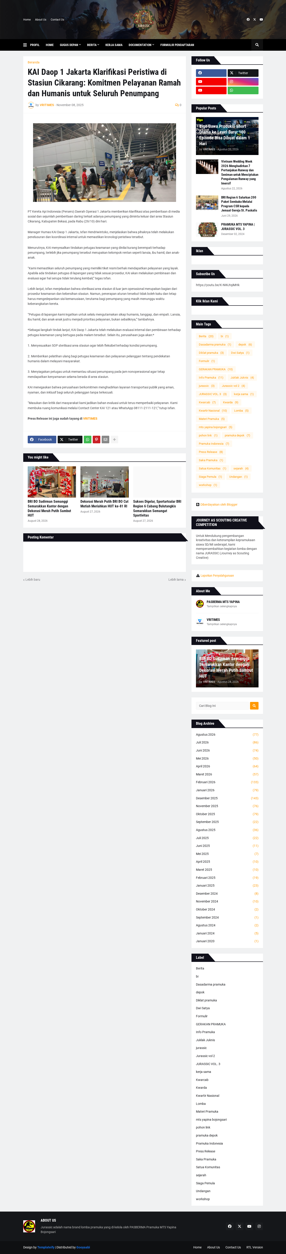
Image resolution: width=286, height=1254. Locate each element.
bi (225, 336)
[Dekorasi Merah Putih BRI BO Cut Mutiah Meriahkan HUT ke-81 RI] (104, 482)
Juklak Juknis (242, 377)
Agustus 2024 (227, 925)
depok (245, 344)
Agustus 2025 (227, 830)
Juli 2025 (227, 838)
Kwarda (230, 402)
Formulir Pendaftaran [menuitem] (177, 45)
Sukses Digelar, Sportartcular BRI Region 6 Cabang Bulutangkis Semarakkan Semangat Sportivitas (157, 508)
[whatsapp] (243, 90)
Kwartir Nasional (213, 410)
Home (27, 19)
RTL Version (254, 1247)
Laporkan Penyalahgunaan (217, 575)
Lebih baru (32, 579)
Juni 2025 (227, 846)
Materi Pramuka (212, 419)
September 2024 (227, 917)
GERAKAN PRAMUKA (216, 369)
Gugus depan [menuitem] (69, 45)
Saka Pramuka (211, 460)
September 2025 (227, 822)
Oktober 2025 (227, 814)
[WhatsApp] (87, 439)
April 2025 (227, 861)
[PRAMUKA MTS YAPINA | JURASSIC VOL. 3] (207, 229)
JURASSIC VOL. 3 (213, 394)
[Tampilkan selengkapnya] (114, 439)
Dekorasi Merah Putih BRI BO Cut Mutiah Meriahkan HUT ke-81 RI (104, 503)
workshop (208, 485)
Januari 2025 (227, 885)
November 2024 (227, 901)
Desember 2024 (227, 893)
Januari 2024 (227, 933)
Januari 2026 (227, 790)
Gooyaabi (83, 1247)
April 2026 (227, 766)
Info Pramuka (211, 377)
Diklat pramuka (211, 352)
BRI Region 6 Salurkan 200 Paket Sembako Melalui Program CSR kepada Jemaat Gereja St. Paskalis (239, 204)
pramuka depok (237, 435)
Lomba (241, 410)
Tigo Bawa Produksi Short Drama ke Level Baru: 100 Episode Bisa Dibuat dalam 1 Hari (224, 135)
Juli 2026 (227, 742)
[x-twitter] (254, 20)
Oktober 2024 (227, 909)
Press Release (211, 452)
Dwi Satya (240, 352)
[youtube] (261, 20)
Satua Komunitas (212, 468)
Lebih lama (176, 579)
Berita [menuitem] (92, 45)
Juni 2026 (227, 750)
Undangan (238, 476)
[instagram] (243, 82)
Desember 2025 (227, 798)
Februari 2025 (227, 877)
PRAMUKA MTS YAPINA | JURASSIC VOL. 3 (238, 226)
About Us (40, 19)
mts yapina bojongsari (215, 427)
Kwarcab (207, 402)
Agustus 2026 (227, 734)
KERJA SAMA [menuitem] (113, 45)
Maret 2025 (227, 869)
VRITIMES (213, 620)
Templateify (46, 1247)
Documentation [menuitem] (140, 45)
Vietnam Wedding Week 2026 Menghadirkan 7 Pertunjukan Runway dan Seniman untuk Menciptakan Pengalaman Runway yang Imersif (239, 172)
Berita (206, 336)
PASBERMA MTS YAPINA (223, 602)
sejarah (241, 468)
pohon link (208, 435)
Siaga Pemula (210, 476)
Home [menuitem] (50, 45)
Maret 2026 (227, 774)
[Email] (105, 439)
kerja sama (244, 394)
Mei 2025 (227, 854)
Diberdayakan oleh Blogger (219, 504)
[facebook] (248, 20)
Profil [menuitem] (35, 45)
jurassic (207, 385)
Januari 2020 (227, 941)
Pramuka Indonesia (214, 443)
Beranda (34, 62)
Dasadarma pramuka (215, 344)
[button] (26, 45)
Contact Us (57, 19)
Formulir (207, 361)
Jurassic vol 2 (233, 385)
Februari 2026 (227, 782)
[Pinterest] (96, 439)
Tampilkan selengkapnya (222, 606)
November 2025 (227, 806)
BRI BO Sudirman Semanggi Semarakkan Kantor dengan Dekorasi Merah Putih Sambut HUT (49, 508)
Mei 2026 (227, 758)
